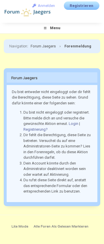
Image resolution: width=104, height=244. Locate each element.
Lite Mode (20, 226)
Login (73, 123)
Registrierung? (35, 129)
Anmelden (45, 5)
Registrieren (81, 5)
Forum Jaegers (43, 46)
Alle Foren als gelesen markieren (61, 226)
